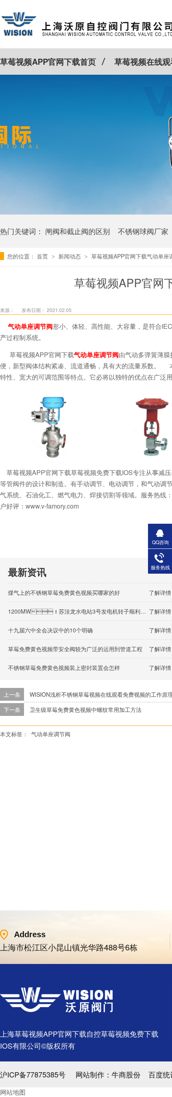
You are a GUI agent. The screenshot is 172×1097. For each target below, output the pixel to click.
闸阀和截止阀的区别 (77, 231)
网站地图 (13, 1092)
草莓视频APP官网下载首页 (48, 61)
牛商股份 (126, 1074)
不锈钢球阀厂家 (143, 231)
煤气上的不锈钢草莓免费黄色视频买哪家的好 (64, 592)
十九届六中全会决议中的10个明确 (50, 630)
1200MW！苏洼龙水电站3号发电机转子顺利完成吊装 (85, 611)
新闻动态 (70, 256)
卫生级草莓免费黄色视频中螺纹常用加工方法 (86, 709)
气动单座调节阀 (50, 734)
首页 (43, 256)
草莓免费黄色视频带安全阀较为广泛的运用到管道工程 (75, 649)
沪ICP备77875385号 (33, 1074)
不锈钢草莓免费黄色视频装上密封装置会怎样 (64, 668)
